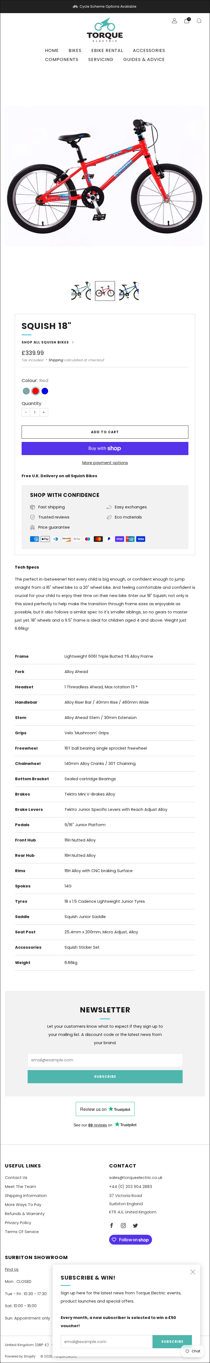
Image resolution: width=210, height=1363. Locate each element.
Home (52, 50)
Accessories (149, 50)
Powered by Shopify (20, 1356)
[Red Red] (36, 391)
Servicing (100, 59)
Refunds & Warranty (25, 1213)
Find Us (12, 1269)
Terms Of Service (22, 1231)
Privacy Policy (18, 1222)
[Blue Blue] (45, 391)
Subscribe (172, 1341)
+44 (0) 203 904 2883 (130, 1186)
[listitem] (105, 6)
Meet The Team (20, 1186)
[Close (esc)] (192, 1272)
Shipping (56, 360)
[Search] (199, 21)
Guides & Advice (144, 59)
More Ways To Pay (23, 1204)
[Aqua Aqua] (26, 391)
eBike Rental (107, 50)
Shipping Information (26, 1195)
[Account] (174, 21)
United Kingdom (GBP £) (27, 1344)
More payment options (105, 462)
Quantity (31, 403)
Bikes (75, 50)
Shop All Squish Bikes (45, 342)
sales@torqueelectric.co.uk (135, 1177)
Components (61, 59)
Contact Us (16, 1177)
